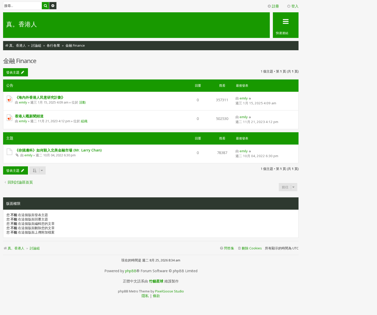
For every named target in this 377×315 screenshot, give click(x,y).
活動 (82, 102)
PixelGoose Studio (169, 291)
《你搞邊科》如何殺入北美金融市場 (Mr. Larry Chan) (58, 150)
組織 (84, 121)
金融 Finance (19, 60)
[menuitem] (249, 248)
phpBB (130, 271)
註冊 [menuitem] (275, 6)
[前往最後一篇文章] (250, 98)
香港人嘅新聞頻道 (29, 116)
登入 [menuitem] (295, 6)
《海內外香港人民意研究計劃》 (40, 97)
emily (23, 102)
